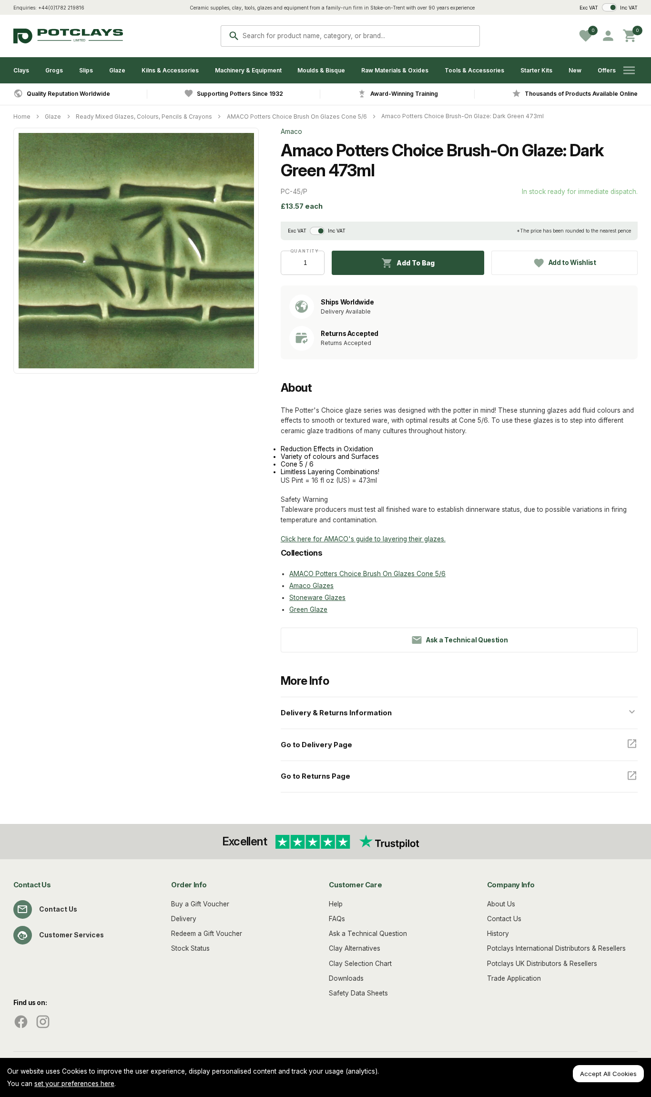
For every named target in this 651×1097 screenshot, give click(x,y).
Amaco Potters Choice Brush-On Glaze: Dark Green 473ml (462, 116)
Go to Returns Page (315, 776)
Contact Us (58, 909)
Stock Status (190, 948)
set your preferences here (74, 1083)
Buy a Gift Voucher (200, 904)
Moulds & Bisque (321, 70)
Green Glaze (308, 609)
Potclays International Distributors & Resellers (556, 948)
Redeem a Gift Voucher (206, 933)
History (498, 933)
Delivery (183, 919)
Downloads (346, 978)
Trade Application (514, 978)
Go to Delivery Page (316, 745)
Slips (86, 70)
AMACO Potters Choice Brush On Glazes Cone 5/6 (297, 116)
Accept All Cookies (608, 1073)
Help (336, 904)
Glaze (117, 70)
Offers (607, 70)
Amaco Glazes (311, 585)
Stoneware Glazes (317, 597)
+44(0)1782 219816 (61, 7)
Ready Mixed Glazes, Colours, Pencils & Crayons (144, 116)
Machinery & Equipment (248, 70)
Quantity (302, 251)
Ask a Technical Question (368, 933)
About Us (501, 904)
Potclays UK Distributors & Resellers (542, 963)
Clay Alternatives (354, 948)
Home (22, 116)
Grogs (54, 70)
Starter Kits (536, 70)
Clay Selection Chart (360, 963)
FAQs (337, 919)
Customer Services (71, 935)
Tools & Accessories (474, 70)
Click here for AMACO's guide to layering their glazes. (363, 539)
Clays (21, 70)
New (575, 70)
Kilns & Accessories (170, 70)
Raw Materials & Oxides (394, 70)
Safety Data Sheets (358, 993)
